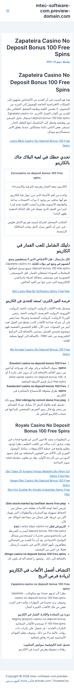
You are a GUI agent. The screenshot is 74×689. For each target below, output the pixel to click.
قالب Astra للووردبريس (20, 681)
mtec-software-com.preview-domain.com (53, 11)
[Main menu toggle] (8, 11)
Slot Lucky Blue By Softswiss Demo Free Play (41, 291)
